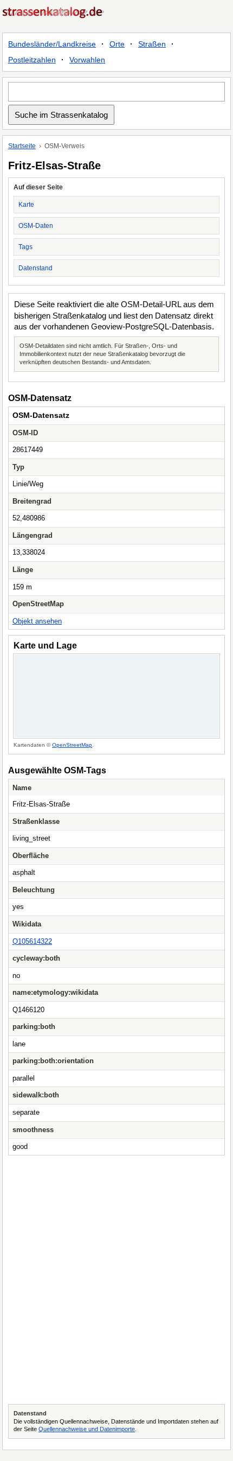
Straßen (152, 44)
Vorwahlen (87, 59)
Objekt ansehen (37, 621)
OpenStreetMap (72, 745)
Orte (117, 44)
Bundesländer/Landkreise (52, 44)
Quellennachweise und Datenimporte (86, 1429)
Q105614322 (32, 941)
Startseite (22, 146)
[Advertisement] (116, 1279)
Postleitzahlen (32, 59)
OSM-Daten (35, 226)
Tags (25, 247)
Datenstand (35, 268)
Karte (26, 204)
